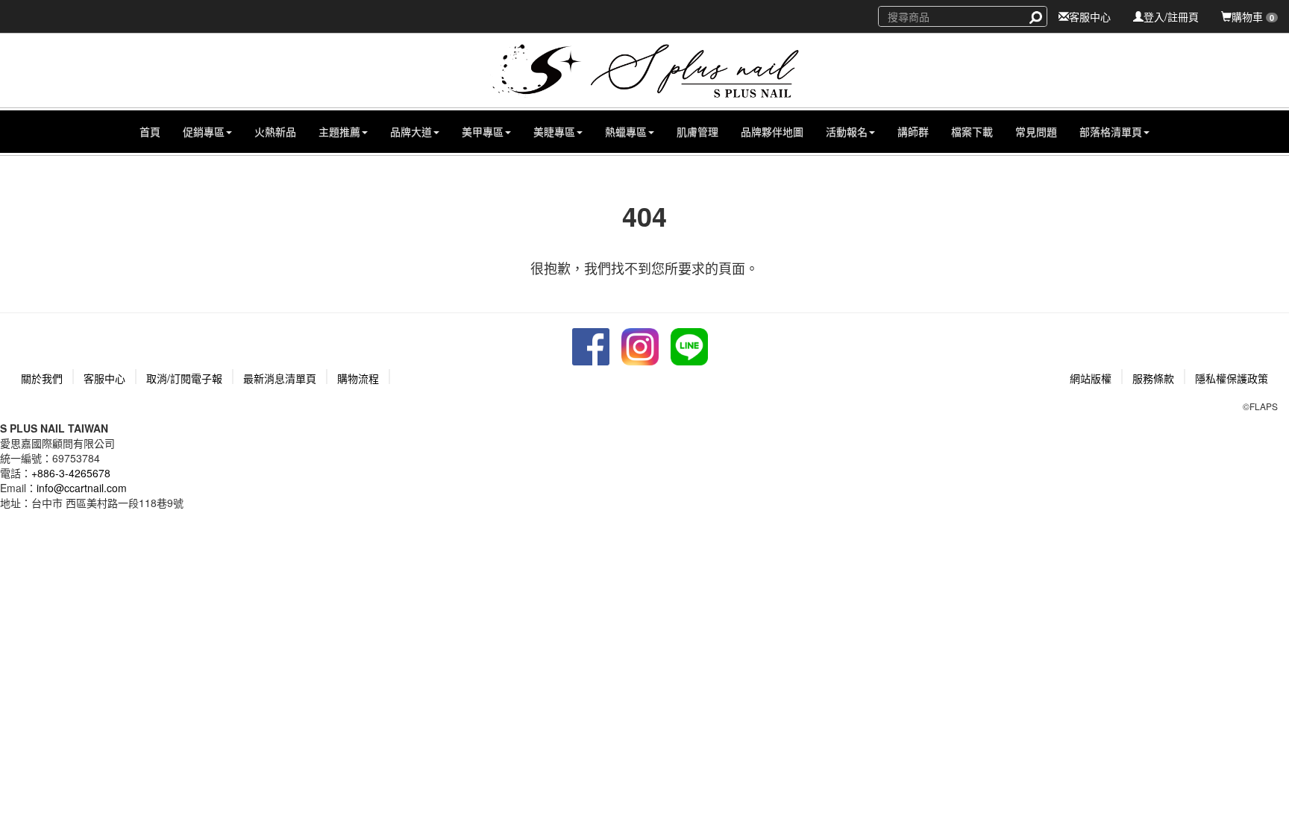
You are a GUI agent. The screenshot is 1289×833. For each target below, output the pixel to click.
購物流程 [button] (358, 378)
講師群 (913, 131)
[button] (207, 131)
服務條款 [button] (1153, 378)
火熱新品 (275, 131)
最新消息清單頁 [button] (279, 378)
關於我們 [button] (42, 378)
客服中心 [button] (104, 378)
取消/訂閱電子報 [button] (184, 378)
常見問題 (1036, 131)
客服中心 (1090, 16)
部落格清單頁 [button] (1110, 131)
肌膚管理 (697, 131)
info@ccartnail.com (82, 487)
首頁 (149, 131)
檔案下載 (972, 131)
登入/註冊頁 (1171, 16)
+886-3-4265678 (70, 472)
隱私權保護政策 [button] (1231, 378)
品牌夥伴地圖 (772, 131)
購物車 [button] (1253, 16)
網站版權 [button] (1090, 378)
